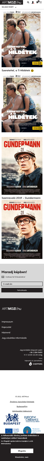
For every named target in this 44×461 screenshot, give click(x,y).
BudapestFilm (22, 406)
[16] (32, 70)
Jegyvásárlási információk (14, 338)
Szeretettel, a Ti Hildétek (16, 70)
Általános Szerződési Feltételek (22, 402)
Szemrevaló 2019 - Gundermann (21, 197)
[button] (34, 2)
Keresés (28, 2)
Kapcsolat (6, 327)
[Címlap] (11, 2)
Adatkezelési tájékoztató (22, 411)
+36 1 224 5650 (35, 352)
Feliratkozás (22, 290)
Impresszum (7, 321)
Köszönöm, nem (21, 457)
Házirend (6, 332)
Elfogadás (22, 451)
